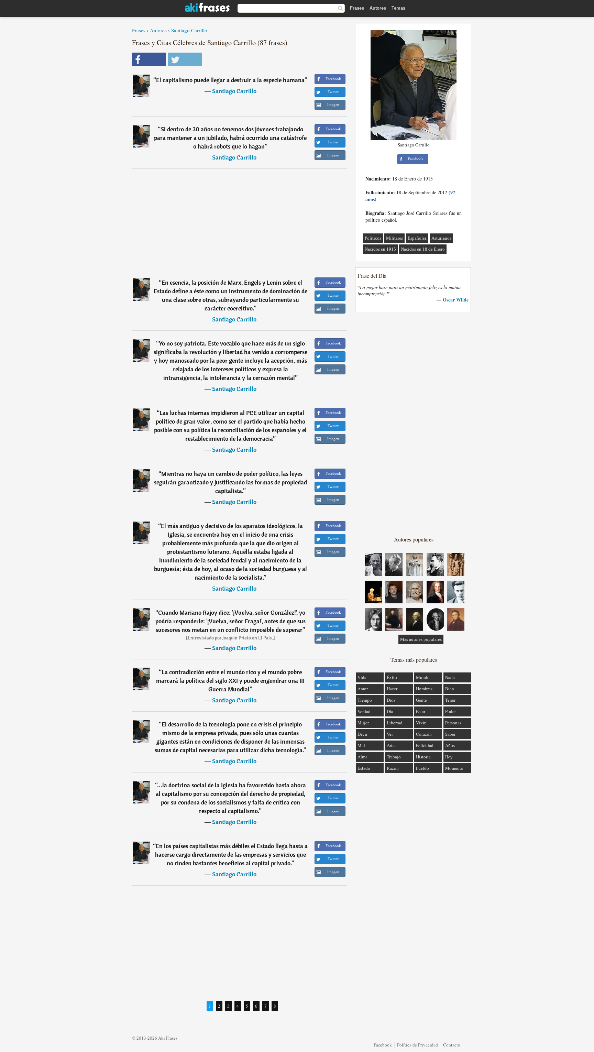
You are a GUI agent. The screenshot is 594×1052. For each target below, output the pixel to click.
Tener (450, 700)
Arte (391, 745)
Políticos (373, 238)
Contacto (451, 1045)
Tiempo (365, 700)
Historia (423, 757)
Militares (394, 238)
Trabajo (394, 757)
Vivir (421, 723)
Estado (364, 768)
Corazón (424, 734)
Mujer (363, 723)
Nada (450, 677)
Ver (390, 734)
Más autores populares (421, 639)
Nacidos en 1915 (380, 249)
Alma (362, 757)
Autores (378, 8)
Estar (420, 711)
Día (390, 711)
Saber (450, 734)
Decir (362, 734)
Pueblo (422, 768)
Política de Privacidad (417, 1045)
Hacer (392, 689)
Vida (362, 677)
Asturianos (441, 238)
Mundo (423, 677)
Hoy (449, 757)
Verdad (364, 711)
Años (450, 745)
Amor (363, 689)
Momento (454, 768)
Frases (357, 8)
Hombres (424, 689)
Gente (421, 700)
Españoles (417, 238)
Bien (449, 689)
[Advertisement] (239, 221)
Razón (393, 768)
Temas (398, 8)
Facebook (383, 1045)
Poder (450, 711)
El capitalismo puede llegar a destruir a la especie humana (230, 80)
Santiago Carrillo (189, 30)
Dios (391, 700)
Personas (453, 723)
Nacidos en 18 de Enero (423, 249)
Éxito (392, 677)
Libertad (395, 723)
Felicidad (424, 745)
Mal (361, 745)
